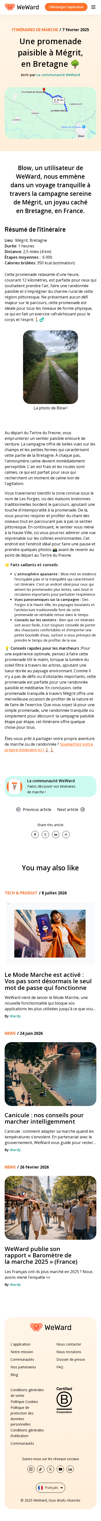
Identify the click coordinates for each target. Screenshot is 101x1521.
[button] (93, 7)
